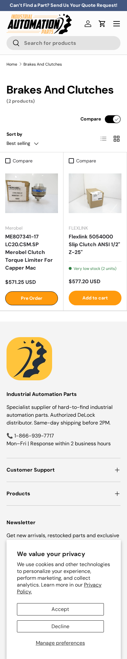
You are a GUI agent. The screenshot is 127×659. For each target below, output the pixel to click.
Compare (90, 119)
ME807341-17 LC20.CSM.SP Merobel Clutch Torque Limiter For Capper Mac (29, 252)
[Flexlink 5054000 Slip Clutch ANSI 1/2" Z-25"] (95, 193)
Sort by (14, 134)
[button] (102, 24)
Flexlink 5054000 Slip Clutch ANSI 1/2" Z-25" (94, 244)
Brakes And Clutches (42, 64)
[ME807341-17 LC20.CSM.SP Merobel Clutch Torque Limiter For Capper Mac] (31, 193)
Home (12, 64)
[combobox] (63, 43)
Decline (60, 626)
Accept (60, 609)
